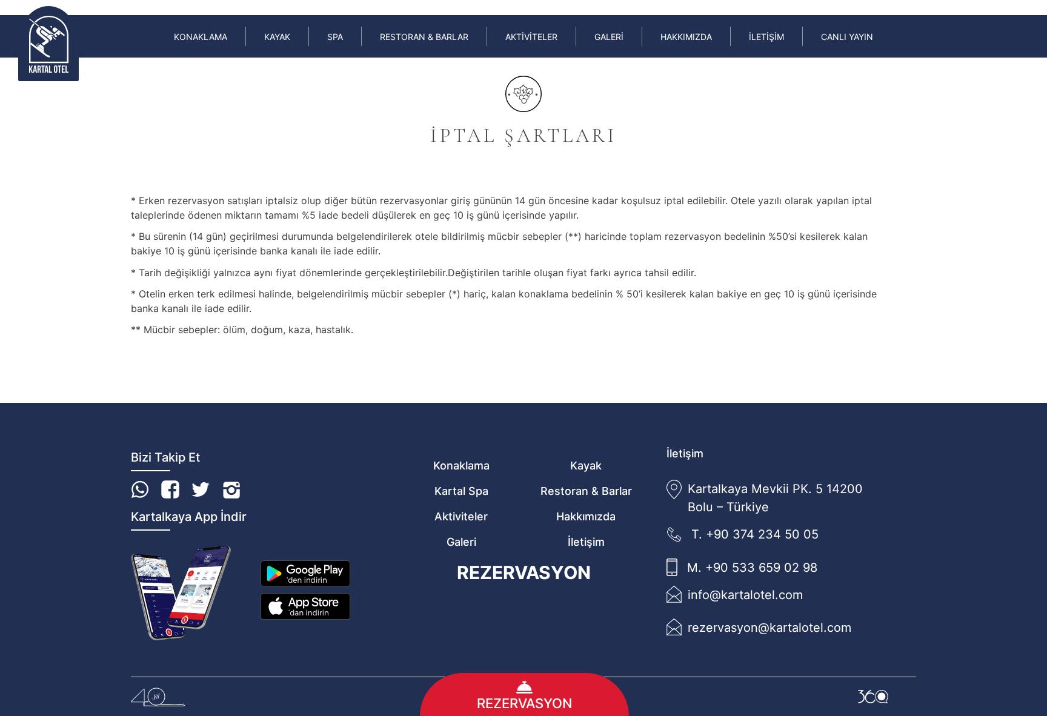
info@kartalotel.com (745, 595)
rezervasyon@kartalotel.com (769, 627)
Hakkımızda (686, 36)
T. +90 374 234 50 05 (755, 534)
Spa (335, 36)
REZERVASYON (524, 572)
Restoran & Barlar (424, 36)
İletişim (766, 36)
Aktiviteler (531, 36)
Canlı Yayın (847, 36)
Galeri (608, 36)
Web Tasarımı (873, 696)
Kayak (277, 36)
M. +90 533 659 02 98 (752, 567)
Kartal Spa (461, 491)
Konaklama (200, 36)
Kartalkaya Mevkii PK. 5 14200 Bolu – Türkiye (775, 498)
